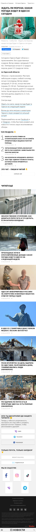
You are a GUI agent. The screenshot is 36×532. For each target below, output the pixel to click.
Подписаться (19, 462)
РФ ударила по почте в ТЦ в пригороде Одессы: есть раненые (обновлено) (17, 404)
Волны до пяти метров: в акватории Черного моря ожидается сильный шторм (16, 113)
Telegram (6, 122)
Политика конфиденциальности (18, 505)
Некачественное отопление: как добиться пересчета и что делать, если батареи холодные (17, 218)
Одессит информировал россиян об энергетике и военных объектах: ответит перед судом (18, 294)
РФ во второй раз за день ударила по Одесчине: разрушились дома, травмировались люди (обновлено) (17, 366)
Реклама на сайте (18, 503)
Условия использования (17, 498)
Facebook (24, 119)
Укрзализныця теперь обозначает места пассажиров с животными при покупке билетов (19, 150)
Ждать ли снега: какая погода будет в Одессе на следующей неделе (16, 105)
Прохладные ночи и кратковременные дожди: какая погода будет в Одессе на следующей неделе (16, 256)
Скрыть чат (18, 174)
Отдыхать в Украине (7, 3)
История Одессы (20, 3)
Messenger (19, 442)
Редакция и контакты (18, 500)
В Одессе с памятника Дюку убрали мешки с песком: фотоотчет (18, 329)
